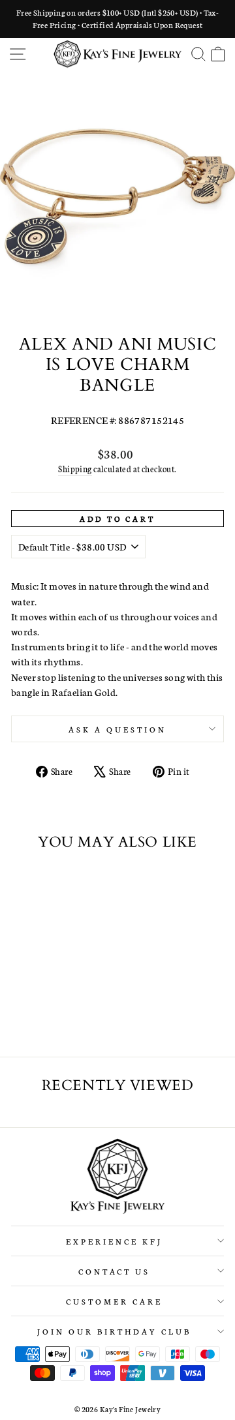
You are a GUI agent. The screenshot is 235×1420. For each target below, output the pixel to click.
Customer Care (114, 1301)
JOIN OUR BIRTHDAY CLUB (114, 1331)
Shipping (74, 468)
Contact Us (114, 1270)
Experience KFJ (114, 1240)
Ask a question (117, 728)
